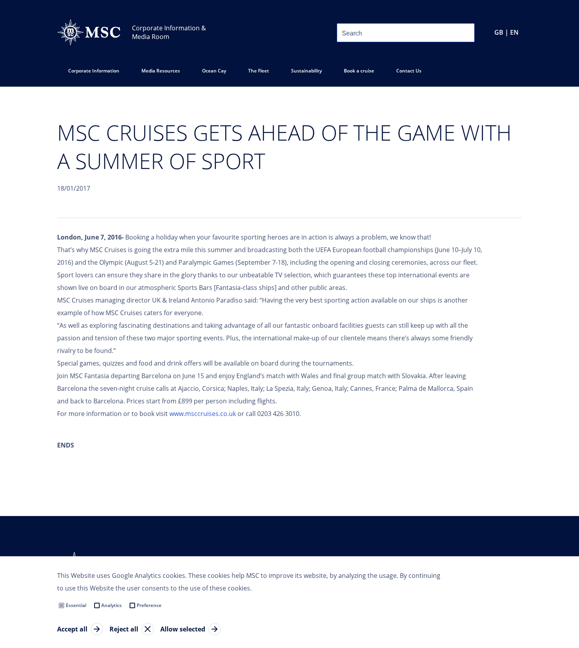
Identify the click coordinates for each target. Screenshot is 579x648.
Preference (149, 605)
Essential (76, 605)
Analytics (111, 605)
